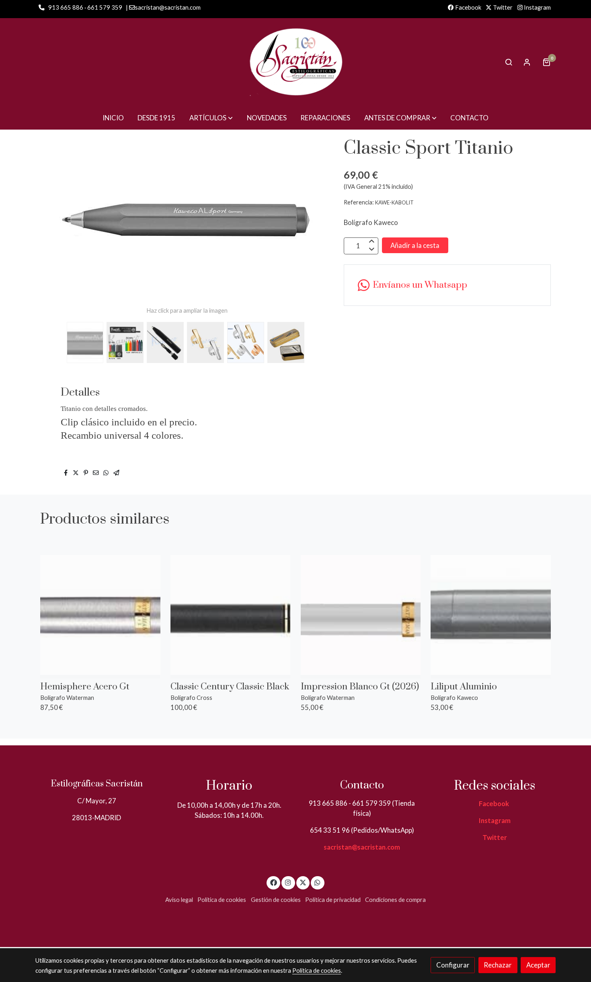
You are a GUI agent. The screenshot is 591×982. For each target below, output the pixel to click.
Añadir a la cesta (414, 245)
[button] (211, 118)
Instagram (537, 7)
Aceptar (538, 965)
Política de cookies (221, 899)
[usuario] (527, 62)
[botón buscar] (508, 62)
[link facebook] (273, 882)
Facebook (467, 7)
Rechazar (498, 965)
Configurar (453, 965)
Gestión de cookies (276, 899)
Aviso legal (179, 899)
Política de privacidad (333, 899)
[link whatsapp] (317, 882)
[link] (295, 62)
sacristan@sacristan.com (362, 847)
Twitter (502, 7)
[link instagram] (288, 882)
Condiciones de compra (395, 899)
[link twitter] (303, 882)
